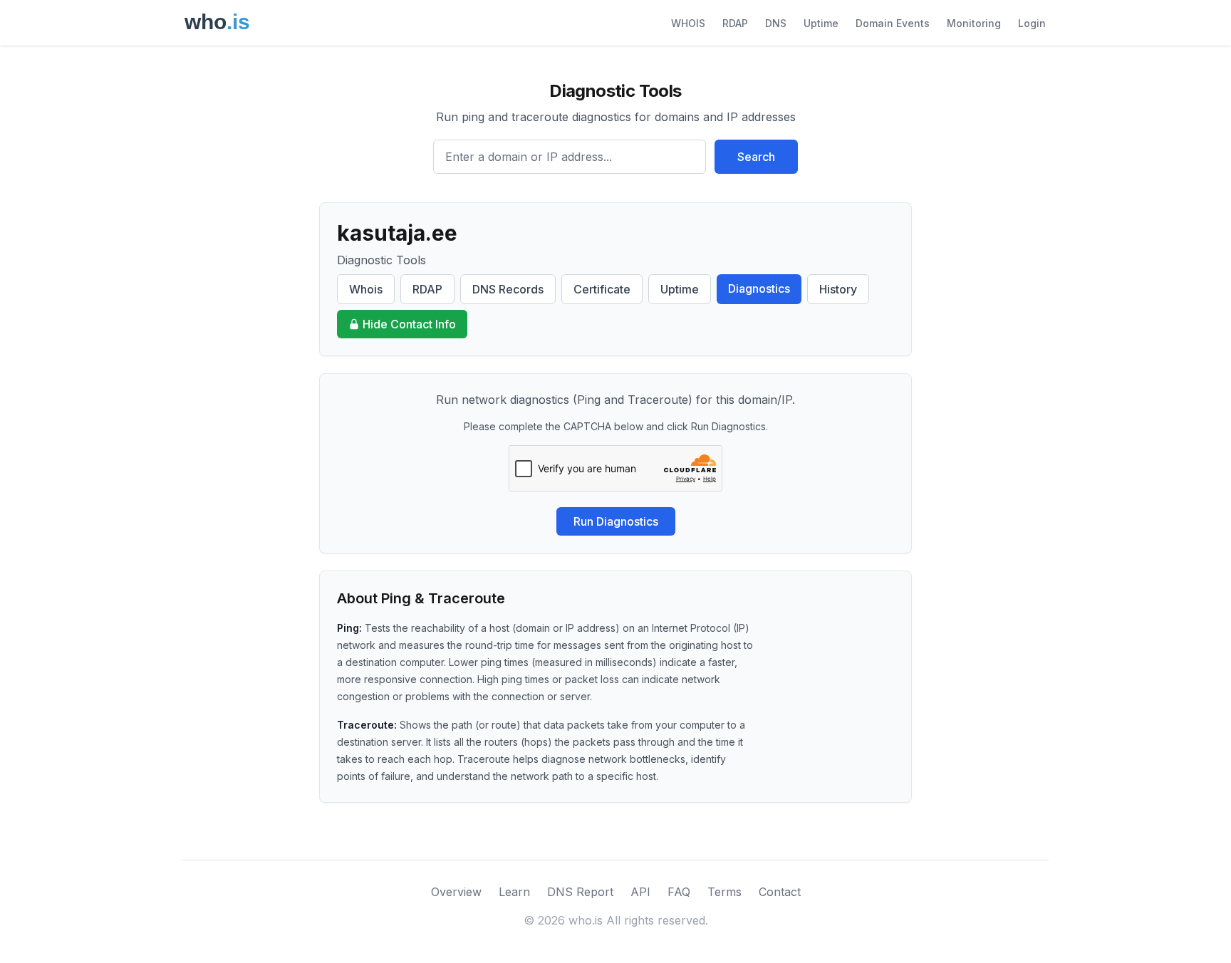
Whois (366, 289)
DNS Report (580, 892)
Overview (456, 892)
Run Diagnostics (615, 521)
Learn (514, 892)
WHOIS (688, 23)
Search (756, 157)
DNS (775, 23)
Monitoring (974, 23)
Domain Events (893, 23)
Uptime (821, 23)
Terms (724, 892)
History (838, 289)
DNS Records (508, 289)
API (640, 892)
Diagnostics (759, 288)
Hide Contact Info (409, 324)
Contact (780, 892)
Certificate (601, 289)
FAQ (679, 892)
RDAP (735, 23)
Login (1032, 23)
